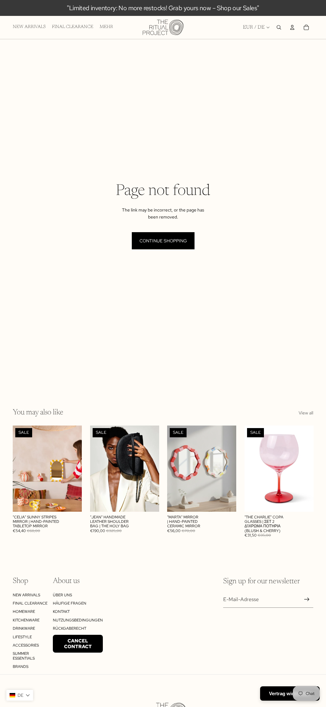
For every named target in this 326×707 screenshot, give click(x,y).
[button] (19, 695)
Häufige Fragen (69, 603)
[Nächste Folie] (75, 469)
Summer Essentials (24, 656)
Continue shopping (163, 241)
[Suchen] (279, 27)
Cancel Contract (78, 644)
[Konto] (292, 27)
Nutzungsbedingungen (78, 620)
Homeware (24, 611)
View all (306, 413)
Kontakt (61, 611)
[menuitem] (106, 27)
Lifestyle (22, 637)
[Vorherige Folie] (20, 469)
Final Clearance (30, 603)
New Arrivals (26, 595)
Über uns (62, 595)
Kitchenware (26, 620)
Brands (20, 666)
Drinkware (24, 628)
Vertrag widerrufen (290, 693)
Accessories (26, 645)
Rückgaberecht (69, 628)
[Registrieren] (307, 599)
